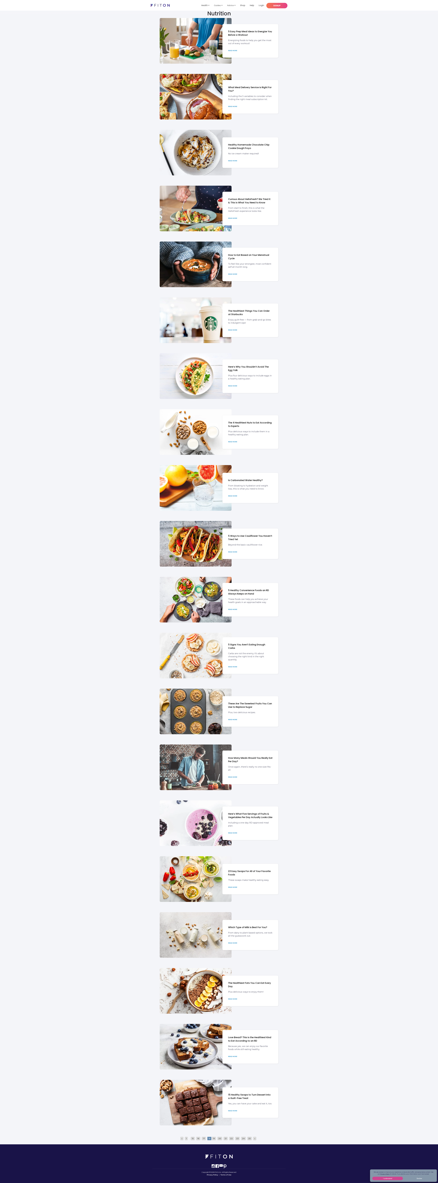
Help (252, 5)
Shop (242, 5)
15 (193, 1138)
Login (261, 5)
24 (243, 1138)
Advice (230, 5)
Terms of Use (225, 1175)
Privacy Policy (212, 1175)
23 (237, 1138)
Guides (217, 5)
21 (226, 1138)
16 (198, 1138)
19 (214, 1138)
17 (204, 1138)
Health (204, 5)
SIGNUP (276, 5)
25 (249, 1138)
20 (219, 1138)
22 (231, 1138)
